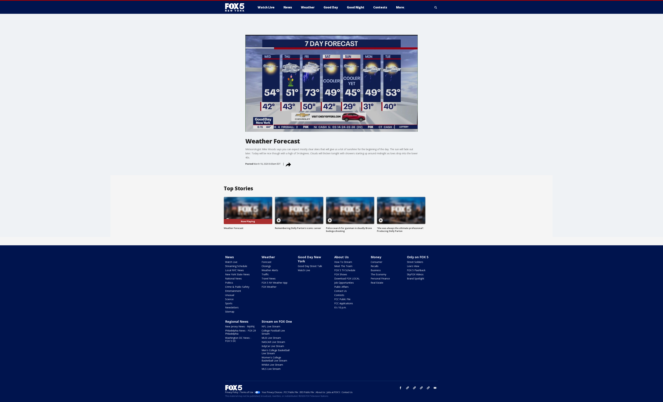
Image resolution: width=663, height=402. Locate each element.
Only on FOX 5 (417, 257)
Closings (266, 266)
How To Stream (343, 262)
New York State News (237, 274)
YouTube (421, 388)
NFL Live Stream (271, 326)
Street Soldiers (415, 262)
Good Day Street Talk (310, 266)
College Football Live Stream (273, 332)
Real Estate (377, 282)
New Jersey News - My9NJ (239, 326)
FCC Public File (342, 299)
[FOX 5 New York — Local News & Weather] (236, 7)
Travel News (269, 278)
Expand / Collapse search (436, 7)
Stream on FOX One (277, 321)
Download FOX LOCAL (347, 278)
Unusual (229, 295)
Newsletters (232, 307)
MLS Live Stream (271, 368)
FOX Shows (340, 274)
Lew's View (413, 266)
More (400, 7)
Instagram (407, 388)
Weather (268, 257)
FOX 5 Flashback (416, 270)
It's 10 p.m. (340, 307)
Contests (339, 295)
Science (229, 299)
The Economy (378, 274)
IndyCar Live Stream (273, 346)
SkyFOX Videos (415, 274)
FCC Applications (343, 303)
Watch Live (231, 262)
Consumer (376, 262)
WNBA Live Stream (272, 364)
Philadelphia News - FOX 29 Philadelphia (240, 332)
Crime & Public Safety (237, 286)
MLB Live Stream (271, 337)
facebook (400, 388)
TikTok (414, 388)
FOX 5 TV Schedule (344, 270)
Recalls (374, 266)
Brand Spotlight (415, 278)
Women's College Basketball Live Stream (274, 359)
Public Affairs (341, 286)
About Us (341, 257)
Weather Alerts (270, 270)
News (229, 257)
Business (376, 270)
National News (233, 278)
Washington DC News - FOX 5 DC (238, 339)
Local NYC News (234, 270)
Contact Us (340, 291)
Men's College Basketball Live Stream (276, 352)
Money (376, 257)
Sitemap (229, 311)
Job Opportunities (344, 282)
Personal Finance (380, 278)
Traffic (265, 274)
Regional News (236, 321)
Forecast (266, 262)
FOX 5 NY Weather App (274, 282)
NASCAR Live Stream (273, 342)
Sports (228, 303)
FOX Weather (269, 286)
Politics (229, 282)
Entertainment (233, 291)
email (435, 388)
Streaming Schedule (236, 266)
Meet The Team (343, 266)
